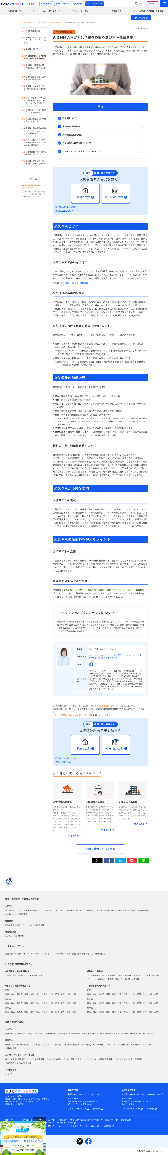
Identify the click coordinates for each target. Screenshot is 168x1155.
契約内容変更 (46, 3)
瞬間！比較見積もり (94, 3)
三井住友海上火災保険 (126, 910)
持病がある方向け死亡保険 (93, 1033)
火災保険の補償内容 (71, 126)
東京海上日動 (113, 979)
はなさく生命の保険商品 (15, 1059)
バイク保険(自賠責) (71, 1044)
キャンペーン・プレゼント (42, 954)
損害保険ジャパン (145, 910)
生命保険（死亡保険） (24, 1033)
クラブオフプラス (62, 954)
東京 (7, 994)
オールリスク (10, 975)
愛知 (26, 994)
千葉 (51, 994)
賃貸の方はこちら (63, 211)
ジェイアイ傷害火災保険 (27, 910)
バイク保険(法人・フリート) (92, 1044)
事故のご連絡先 (62, 3)
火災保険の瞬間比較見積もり (19, 964)
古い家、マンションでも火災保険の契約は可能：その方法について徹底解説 (35, 100)
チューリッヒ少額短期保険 (33, 925)
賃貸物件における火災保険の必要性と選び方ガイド (35, 153)
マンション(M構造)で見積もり (17, 986)
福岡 (57, 994)
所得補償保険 (10, 1048)
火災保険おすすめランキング (17, 954)
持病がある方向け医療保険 (69, 1033)
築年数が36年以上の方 (65, 207)
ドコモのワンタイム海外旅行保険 (128, 1059)
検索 (140, 3)
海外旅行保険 (123, 1044)
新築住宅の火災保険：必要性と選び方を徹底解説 (35, 78)
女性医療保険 (50, 1033)
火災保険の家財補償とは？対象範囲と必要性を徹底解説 (35, 163)
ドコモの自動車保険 (36, 1059)
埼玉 (38, 994)
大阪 (13, 994)
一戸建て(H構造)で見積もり (98, 986)
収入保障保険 (148, 1033)
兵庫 (32, 994)
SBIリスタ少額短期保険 (15, 936)
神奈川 (44, 994)
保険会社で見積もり (95, 971)
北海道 (19, 994)
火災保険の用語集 (98, 954)
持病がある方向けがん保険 (117, 1033)
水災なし (22, 975)
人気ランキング (50, 11)
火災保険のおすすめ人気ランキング (75, 715)
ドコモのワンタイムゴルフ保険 (18, 1063)
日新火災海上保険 (66, 910)
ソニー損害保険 (93, 975)
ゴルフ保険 (146, 1044)
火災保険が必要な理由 (72, 135)
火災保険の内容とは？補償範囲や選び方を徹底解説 (35, 57)
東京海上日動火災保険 (106, 910)
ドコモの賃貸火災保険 (72, 1059)
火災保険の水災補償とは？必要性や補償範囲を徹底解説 (35, 88)
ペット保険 (111, 1044)
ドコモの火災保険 (53, 1059)
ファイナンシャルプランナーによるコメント (82, 151)
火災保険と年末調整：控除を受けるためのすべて (35, 111)
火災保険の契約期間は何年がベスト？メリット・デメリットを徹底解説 (35, 130)
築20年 (8, 999)
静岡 (63, 994)
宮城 (68, 994)
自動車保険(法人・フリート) (28, 1044)
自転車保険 (135, 1044)
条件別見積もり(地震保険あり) (17, 971)
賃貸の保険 (77, 3)
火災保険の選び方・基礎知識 (151, 11)
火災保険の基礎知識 (32, 31)
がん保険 (39, 1033)
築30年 (8, 1008)
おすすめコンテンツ (14, 946)
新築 (7, 990)
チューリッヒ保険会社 (85, 910)
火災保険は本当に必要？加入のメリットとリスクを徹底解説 (35, 40)
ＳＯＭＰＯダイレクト (48, 910)
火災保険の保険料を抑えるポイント (78, 143)
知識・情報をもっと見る (100, 848)
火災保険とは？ (69, 118)
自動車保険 (9, 1044)
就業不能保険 (135, 1033)
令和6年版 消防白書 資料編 (73, 283)
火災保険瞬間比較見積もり (106, 706)
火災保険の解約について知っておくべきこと (35, 120)
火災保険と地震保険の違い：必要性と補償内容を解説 (35, 67)
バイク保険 (56, 1044)
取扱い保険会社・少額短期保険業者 (22, 899)
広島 (74, 994)
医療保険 (9, 1033)
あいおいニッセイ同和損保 (16, 914)
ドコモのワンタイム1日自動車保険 (97, 1059)
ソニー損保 (9, 910)
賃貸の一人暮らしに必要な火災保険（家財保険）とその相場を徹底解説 (35, 142)
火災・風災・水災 (35, 975)
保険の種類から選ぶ (14, 1022)
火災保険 (45, 1044)
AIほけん (8, 1074)
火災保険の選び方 (31, 49)
